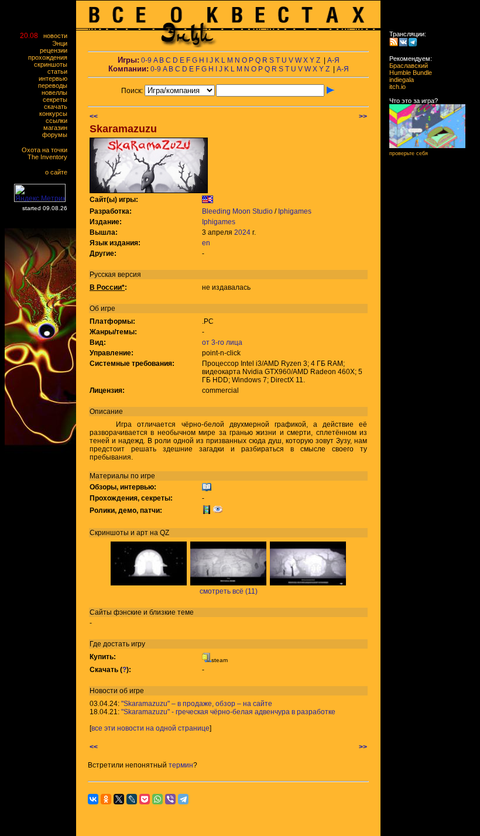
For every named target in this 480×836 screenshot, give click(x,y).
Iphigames (294, 211)
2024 (242, 232)
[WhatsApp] (157, 799)
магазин (58, 127)
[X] (119, 799)
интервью (55, 78)
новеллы (57, 92)
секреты (57, 99)
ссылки (59, 120)
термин (181, 765)
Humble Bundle (407, 72)
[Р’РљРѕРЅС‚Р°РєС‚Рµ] (93, 799)
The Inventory (50, 156)
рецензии (56, 50)
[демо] (217, 511)
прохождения (50, 57)
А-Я (333, 60)
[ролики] (206, 511)
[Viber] (170, 799)
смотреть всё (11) (229, 591)
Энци (62, 43)
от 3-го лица (222, 342)
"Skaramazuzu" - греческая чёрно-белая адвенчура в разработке (228, 712)
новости (58, 35)
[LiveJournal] (131, 799)
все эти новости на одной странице (150, 728)
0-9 (146, 60)
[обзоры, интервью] (206, 489)
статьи (60, 71)
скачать (58, 106)
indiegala (398, 79)
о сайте (59, 172)
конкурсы (56, 113)
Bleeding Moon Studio (237, 211)
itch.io (393, 86)
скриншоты (53, 64)
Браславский (405, 65)
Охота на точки (47, 149)
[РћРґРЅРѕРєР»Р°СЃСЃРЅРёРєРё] (106, 799)
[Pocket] (144, 799)
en (206, 243)
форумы (57, 134)
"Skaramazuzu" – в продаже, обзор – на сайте (196, 704)
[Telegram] (183, 799)
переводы (55, 85)
